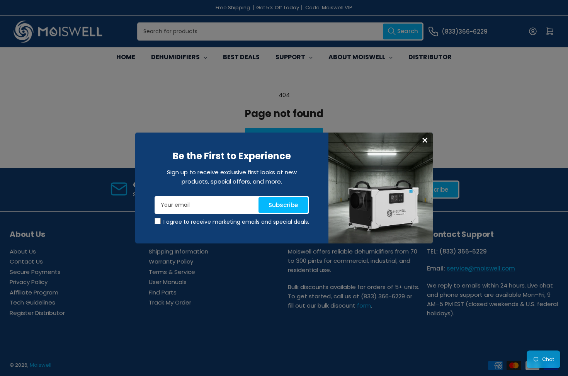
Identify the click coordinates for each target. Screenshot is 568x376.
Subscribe (283, 205)
